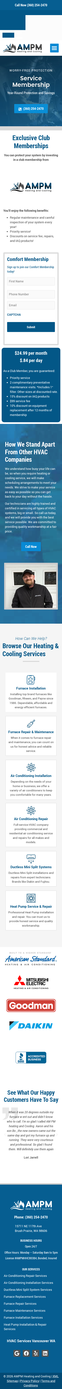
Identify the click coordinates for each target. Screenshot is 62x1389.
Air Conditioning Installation (31, 775)
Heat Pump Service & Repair (31, 906)
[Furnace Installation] (31, 680)
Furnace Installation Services (23, 1317)
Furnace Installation (31, 688)
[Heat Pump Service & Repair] (31, 898)
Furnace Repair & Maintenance (31, 732)
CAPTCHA (14, 315)
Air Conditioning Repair (31, 819)
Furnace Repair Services (20, 1304)
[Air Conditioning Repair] (31, 811)
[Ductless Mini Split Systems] (31, 859)
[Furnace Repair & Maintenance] (31, 724)
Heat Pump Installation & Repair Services (25, 1326)
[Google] (16, 1353)
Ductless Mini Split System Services (28, 1290)
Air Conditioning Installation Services (28, 1283)
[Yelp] (35, 1353)
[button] (54, 48)
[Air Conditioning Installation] (31, 767)
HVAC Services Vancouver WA (31, 1340)
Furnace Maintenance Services (24, 1311)
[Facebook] (26, 1353)
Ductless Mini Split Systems (31, 867)
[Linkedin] (45, 1353)
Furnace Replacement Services (25, 1297)
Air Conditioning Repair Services (25, 1276)
